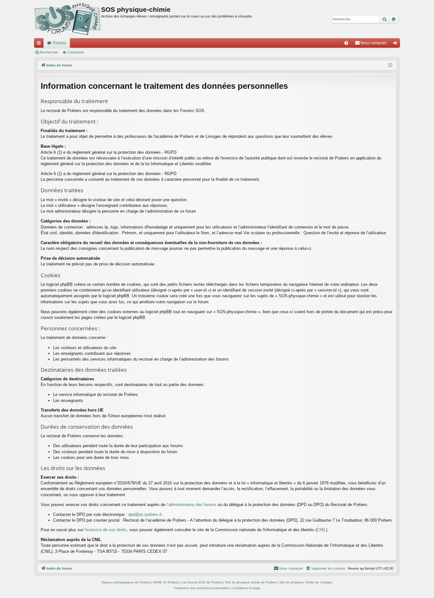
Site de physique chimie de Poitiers (250, 582)
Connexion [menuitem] (396, 44)
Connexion (75, 52)
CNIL (321, 529)
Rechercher (49, 52)
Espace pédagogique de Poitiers (126, 582)
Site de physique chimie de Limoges (305, 582)
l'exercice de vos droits (106, 529)
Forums (59, 43)
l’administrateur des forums (191, 504)
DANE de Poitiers (166, 582)
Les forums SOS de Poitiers (201, 582)
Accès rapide (40, 44)
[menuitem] (346, 43)
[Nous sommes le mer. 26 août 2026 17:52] (390, 65)
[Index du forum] (67, 19)
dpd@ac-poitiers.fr (145, 514)
